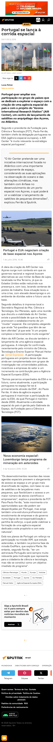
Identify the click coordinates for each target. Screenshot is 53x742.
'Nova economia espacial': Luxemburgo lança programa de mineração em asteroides (25, 459)
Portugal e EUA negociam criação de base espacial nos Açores (26, 252)
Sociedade (6, 578)
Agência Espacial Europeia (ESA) (29, 583)
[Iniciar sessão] (43, 20)
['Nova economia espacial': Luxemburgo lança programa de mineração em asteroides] (26, 434)
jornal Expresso (14, 354)
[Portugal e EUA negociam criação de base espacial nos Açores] (26, 229)
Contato (32, 689)
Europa (33, 572)
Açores (26, 578)
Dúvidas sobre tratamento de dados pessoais (22, 698)
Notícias (42, 572)
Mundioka (6, 665)
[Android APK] (10, 715)
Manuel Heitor (8, 583)
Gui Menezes (37, 578)
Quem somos (7, 689)
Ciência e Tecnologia (10, 572)
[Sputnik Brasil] (8, 21)
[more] (48, 259)
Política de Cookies (31, 693)
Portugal (17, 578)
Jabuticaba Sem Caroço (27, 665)
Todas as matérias (7, 88)
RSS (26, 703)
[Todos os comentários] (4, 738)
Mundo (24, 572)
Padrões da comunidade (12, 703)
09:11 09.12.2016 (8, 39)
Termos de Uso (21, 689)
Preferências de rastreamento (14, 707)
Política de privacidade (11, 693)
